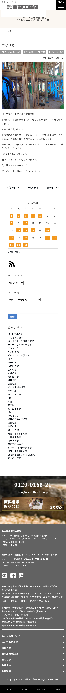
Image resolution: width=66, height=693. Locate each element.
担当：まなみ (14, 394)
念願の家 (12, 383)
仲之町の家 (13, 351)
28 (54, 237)
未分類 (11, 405)
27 (47, 237)
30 (18, 244)
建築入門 (12, 380)
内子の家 (12, 362)
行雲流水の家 (14, 437)
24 (26, 237)
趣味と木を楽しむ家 (18, 451)
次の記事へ (14, 187)
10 (26, 223)
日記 (10, 397)
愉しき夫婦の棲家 (16, 387)
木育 (10, 401)
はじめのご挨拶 (15, 337)
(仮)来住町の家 (15, 333)
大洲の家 (12, 373)
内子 (10, 358)
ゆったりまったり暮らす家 (21, 341)
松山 (10, 412)
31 (26, 244)
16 (18, 230)
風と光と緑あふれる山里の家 (22, 454)
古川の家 (12, 369)
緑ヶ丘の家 (13, 429)
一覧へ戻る (33, 187)
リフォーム (13, 348)
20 (47, 230)
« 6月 (10, 252)
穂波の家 (12, 426)
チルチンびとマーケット (20, 344)
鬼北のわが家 (14, 458)
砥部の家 (12, 422)
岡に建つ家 (13, 376)
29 (11, 244)
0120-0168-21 (33, 484)
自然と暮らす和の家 (18, 433)
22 (11, 237)
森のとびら (13, 415)
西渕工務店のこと (16, 444)
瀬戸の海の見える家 (18, 419)
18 (33, 230)
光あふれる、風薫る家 (19, 355)
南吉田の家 (13, 365)
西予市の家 (13, 440)
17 (26, 230)
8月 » (17, 252)
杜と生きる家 (14, 408)
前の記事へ (52, 187)
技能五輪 (12, 390)
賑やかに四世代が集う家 (20, 447)
